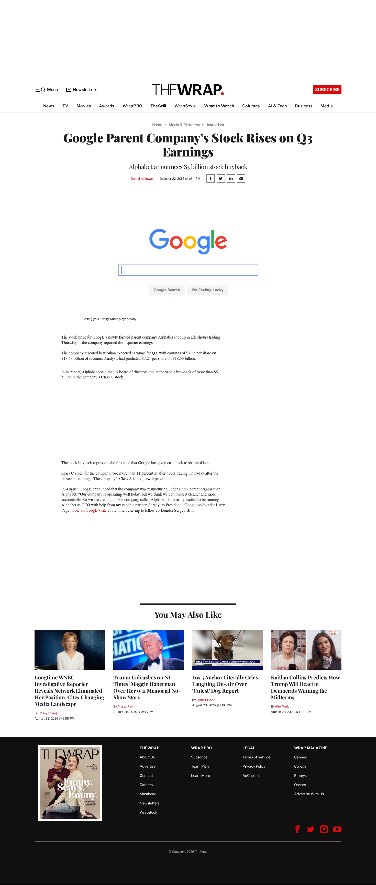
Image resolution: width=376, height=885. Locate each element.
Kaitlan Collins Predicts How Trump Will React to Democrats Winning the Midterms (305, 687)
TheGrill (158, 106)
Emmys (300, 775)
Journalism (215, 124)
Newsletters (85, 89)
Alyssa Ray (125, 706)
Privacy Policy (254, 766)
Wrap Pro (201, 748)
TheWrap (149, 748)
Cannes (300, 757)
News (48, 106)
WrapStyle (185, 106)
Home (157, 124)
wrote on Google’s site (88, 510)
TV (65, 106)
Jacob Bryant (205, 700)
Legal (248, 748)
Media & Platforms (184, 124)
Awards (106, 106)
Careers (146, 784)
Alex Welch (283, 706)
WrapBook (148, 812)
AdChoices (251, 775)
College (300, 766)
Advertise (148, 766)
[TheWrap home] (188, 89)
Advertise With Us (309, 794)
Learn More (200, 775)
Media (326, 106)
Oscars (300, 784)
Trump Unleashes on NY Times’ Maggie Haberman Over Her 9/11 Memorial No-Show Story (147, 687)
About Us (147, 757)
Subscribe (327, 89)
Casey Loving (48, 713)
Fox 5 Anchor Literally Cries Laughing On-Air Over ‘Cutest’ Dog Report (225, 684)
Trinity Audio (109, 319)
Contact (146, 775)
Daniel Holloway (142, 179)
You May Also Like (188, 614)
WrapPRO (132, 106)
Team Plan (200, 766)
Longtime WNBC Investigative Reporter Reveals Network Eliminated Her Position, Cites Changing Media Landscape (69, 690)
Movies (83, 106)
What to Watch (219, 106)
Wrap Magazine (311, 748)
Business (303, 106)
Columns (251, 106)
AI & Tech (277, 106)
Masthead (148, 794)
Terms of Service (256, 757)
